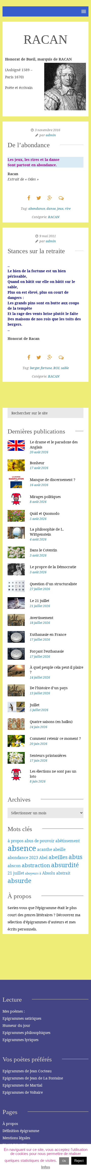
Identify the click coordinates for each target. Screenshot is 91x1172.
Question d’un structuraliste (53, 583)
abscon (14, 865)
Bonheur (37, 462)
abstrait (63, 873)
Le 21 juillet (39, 600)
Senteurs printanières (48, 755)
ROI (56, 368)
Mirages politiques (45, 496)
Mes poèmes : (14, 1011)
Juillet (34, 704)
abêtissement (67, 841)
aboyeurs (31, 873)
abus (75, 856)
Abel (43, 857)
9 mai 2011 (47, 236)
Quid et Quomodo (44, 513)
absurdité (65, 865)
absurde (19, 880)
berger (34, 368)
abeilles (58, 857)
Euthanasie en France (48, 634)
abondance (36, 208)
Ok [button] (64, 1160)
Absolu (48, 873)
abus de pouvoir (39, 841)
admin (51, 135)
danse (51, 208)
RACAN (53, 217)
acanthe (44, 849)
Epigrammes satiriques (22, 1018)
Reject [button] (79, 1161)
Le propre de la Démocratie (53, 566)
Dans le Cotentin (43, 550)
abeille (59, 849)
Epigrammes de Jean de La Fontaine (33, 1078)
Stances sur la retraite (36, 251)
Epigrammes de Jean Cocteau (27, 1071)
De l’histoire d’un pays (48, 687)
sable (65, 368)
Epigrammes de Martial (22, 1085)
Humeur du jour (16, 1025)
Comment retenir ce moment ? (55, 738)
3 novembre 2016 (47, 130)
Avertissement (41, 617)
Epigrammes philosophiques (26, 1032)
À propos (10, 1123)
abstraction (36, 865)
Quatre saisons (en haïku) (51, 721)
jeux (60, 208)
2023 (33, 857)
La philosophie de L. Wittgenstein (47, 532)
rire (68, 208)
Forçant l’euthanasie (47, 651)
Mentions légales (16, 1137)
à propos (16, 841)
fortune (46, 368)
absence (22, 848)
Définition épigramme (21, 1130)
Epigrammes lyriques (20, 1039)
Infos (45, 1167)
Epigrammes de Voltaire (23, 1092)
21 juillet (16, 873)
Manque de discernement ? (52, 479)
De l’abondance (29, 145)
